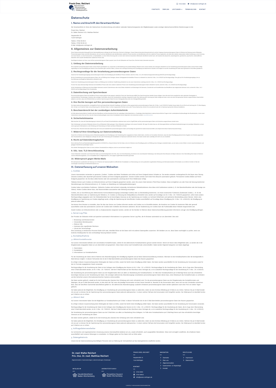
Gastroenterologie (87, 360)
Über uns (165, 9)
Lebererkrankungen (98, 360)
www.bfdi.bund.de (148, 115)
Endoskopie (107, 360)
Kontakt (202, 9)
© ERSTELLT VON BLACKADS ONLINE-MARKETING (138, 385)
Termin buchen (190, 9)
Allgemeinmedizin (76, 360)
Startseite (156, 9)
